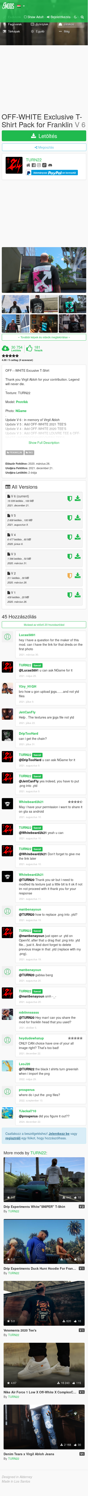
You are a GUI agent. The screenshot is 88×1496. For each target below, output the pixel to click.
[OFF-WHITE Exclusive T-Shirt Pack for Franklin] (44, 270)
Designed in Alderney (17, 1476)
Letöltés (47, 136)
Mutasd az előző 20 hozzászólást (44, 624)
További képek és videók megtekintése (44, 337)
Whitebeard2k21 (31, 801)
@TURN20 (26, 879)
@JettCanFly (29, 781)
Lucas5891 (27, 635)
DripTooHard (28, 733)
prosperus (27, 1089)
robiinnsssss (29, 1012)
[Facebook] (34, 165)
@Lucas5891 (29, 670)
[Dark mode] (75, 16)
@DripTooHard (30, 760)
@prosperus (28, 1116)
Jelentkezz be (59, 1133)
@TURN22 (26, 1069)
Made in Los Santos (16, 1481)
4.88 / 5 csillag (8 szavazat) (17, 360)
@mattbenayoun (31, 935)
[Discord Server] (50, 165)
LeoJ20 (24, 1064)
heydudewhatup (31, 1038)
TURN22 (34, 160)
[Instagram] (39, 165)
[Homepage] (28, 165)
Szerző (37, 665)
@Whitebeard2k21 (33, 832)
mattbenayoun (30, 909)
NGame (21, 410)
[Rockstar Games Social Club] (44, 165)
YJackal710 (27, 1111)
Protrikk (22, 401)
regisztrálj (12, 1138)
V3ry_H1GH (27, 686)
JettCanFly (27, 712)
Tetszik (38, 350)
